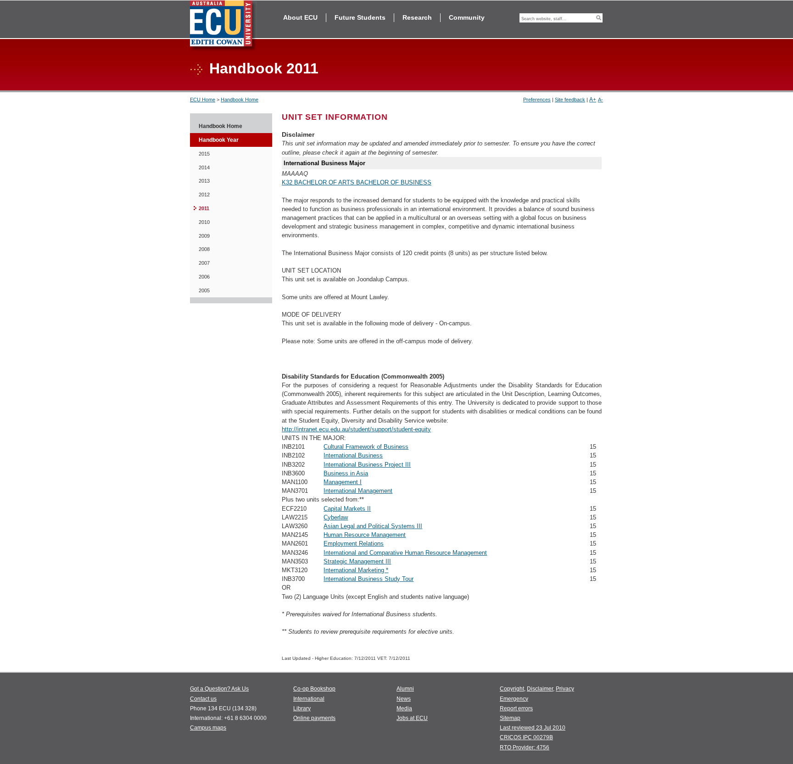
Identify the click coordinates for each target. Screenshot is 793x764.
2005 (204, 290)
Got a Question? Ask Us (219, 689)
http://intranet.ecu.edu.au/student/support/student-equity (356, 429)
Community (467, 17)
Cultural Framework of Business (366, 446)
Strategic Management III (357, 561)
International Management (358, 490)
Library (302, 708)
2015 (204, 153)
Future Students (360, 17)
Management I (343, 482)
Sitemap (510, 718)
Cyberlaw (336, 517)
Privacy (565, 689)
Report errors (516, 708)
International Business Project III (367, 464)
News (403, 699)
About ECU (300, 17)
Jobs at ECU (412, 718)
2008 (204, 249)
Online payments (314, 718)
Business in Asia (346, 473)
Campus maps (208, 728)
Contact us (203, 699)
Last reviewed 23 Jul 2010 (532, 728)
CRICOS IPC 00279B (526, 737)
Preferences (537, 99)
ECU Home (202, 99)
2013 (204, 181)
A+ (592, 99)
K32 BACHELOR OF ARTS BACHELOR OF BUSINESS (356, 182)
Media (404, 708)
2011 (204, 208)
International (308, 699)
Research (417, 17)
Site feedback (570, 99)
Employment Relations (354, 543)
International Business (353, 455)
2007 (204, 263)
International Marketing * (356, 570)
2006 (204, 276)
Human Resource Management (365, 534)
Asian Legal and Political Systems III (373, 526)
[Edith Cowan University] (223, 25)
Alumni (405, 689)
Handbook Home (239, 99)
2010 (204, 222)
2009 (204, 236)
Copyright (512, 689)
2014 (204, 167)
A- (600, 99)
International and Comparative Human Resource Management (405, 552)
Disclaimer (540, 689)
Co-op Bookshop (314, 689)
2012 (204, 194)
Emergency (514, 699)
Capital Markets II (347, 508)
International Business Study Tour (368, 578)
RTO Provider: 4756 (524, 747)
